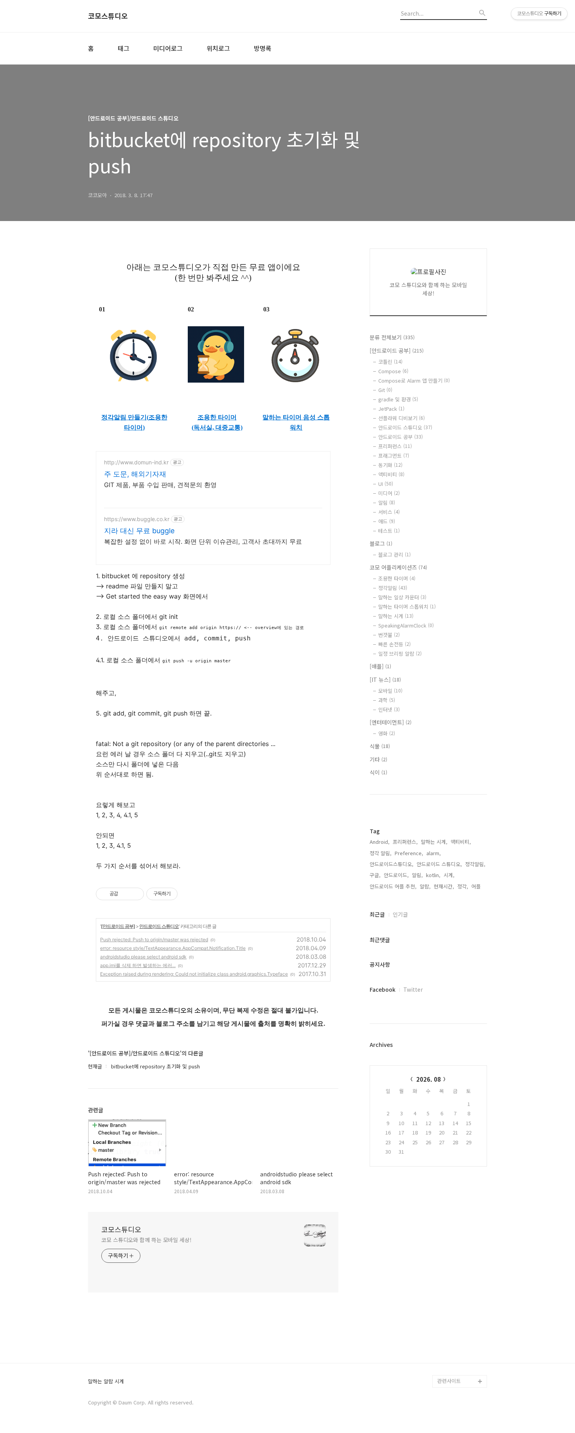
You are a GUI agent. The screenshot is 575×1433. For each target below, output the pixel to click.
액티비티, (461, 841)
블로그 (381, 543)
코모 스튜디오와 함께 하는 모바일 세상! (146, 1240)
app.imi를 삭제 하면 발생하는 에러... (138, 965)
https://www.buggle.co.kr (136, 519)
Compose (393, 371)
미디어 (389, 493)
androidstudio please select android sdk (143, 957)
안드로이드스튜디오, (391, 864)
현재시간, (444, 886)
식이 (378, 772)
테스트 (389, 530)
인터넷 (389, 709)
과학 (386, 700)
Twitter (413, 989)
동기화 (390, 465)
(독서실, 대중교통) (217, 427)
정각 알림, (381, 853)
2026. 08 (428, 1079)
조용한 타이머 (217, 417)
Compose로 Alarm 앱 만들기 (414, 380)
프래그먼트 (393, 455)
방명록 (262, 48)
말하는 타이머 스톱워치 (407, 606)
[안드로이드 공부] (118, 926)
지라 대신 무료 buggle (139, 531)
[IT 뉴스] (385, 679)
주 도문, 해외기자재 (135, 474)
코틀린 (390, 361)
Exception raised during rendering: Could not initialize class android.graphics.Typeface (194, 974)
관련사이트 (449, 1380)
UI (385, 483)
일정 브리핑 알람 (400, 653)
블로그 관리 (394, 554)
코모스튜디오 (108, 16)
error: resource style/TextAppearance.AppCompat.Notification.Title (173, 948)
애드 (386, 521)
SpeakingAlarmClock (406, 625)
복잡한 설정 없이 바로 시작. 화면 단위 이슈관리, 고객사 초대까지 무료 (203, 541)
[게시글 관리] (135, 894)
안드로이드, (396, 875)
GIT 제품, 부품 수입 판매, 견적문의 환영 (160, 485)
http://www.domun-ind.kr (136, 462)
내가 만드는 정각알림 (460, 1343)
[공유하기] (125, 894)
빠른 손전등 (394, 644)
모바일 (390, 690)
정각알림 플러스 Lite (460, 1368)
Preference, (409, 853)
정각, (462, 886)
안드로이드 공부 (400, 437)
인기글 (400, 914)
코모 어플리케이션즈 (398, 567)
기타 (378, 759)
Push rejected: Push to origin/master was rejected (154, 939)
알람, (425, 886)
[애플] (380, 666)
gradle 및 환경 (398, 399)
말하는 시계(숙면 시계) (462, 1356)
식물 (380, 746)
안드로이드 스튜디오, (439, 864)
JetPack (391, 408)
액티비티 (391, 474)
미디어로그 (168, 48)
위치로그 (218, 48)
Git (385, 390)
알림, (417, 875)
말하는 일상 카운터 (402, 597)
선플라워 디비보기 (401, 418)
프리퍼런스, (405, 841)
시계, (449, 875)
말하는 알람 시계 (106, 1381)
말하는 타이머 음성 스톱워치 (296, 422)
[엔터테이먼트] (390, 722)
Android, (380, 841)
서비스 (389, 512)
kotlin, (433, 875)
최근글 (377, 914)
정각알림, (475, 864)
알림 (386, 502)
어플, (476, 886)
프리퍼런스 (395, 446)
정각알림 (392, 588)
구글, (375, 875)
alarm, (433, 853)
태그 (123, 48)
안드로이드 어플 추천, (393, 886)
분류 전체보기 (392, 337)
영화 (386, 733)
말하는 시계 (395, 616)
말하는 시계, (434, 841)
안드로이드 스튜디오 (159, 926)
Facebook (382, 989)
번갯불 (389, 634)
